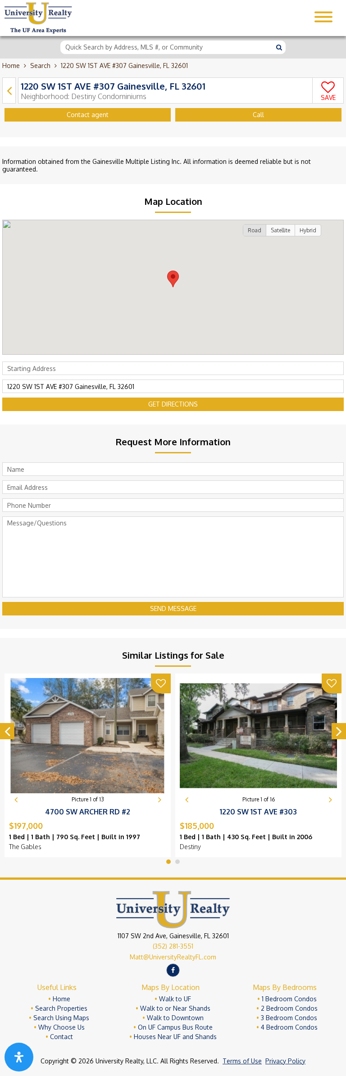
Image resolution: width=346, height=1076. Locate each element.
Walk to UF (175, 999)
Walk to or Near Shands (175, 1008)
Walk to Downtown (175, 1018)
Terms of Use (242, 1061)
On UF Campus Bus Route (175, 1027)
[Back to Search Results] (9, 90)
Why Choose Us (61, 1027)
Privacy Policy (285, 1061)
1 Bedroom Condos (289, 999)
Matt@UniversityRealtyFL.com (173, 957)
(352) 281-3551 (173, 946)
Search (40, 65)
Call (258, 114)
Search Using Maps (61, 1018)
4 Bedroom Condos (289, 1027)
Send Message (173, 608)
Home (11, 65)
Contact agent (88, 114)
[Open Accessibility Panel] (19, 1057)
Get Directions (173, 404)
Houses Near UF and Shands (175, 1036)
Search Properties (61, 1008)
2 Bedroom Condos (289, 1008)
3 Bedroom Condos (289, 1018)
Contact (61, 1036)
